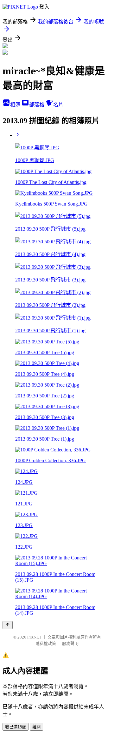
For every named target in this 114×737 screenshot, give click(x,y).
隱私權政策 (45, 643)
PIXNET (34, 637)
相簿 (16, 104)
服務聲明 (70, 643)
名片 (58, 104)
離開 (36, 727)
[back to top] (8, 625)
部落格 (37, 104)
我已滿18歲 (15, 727)
